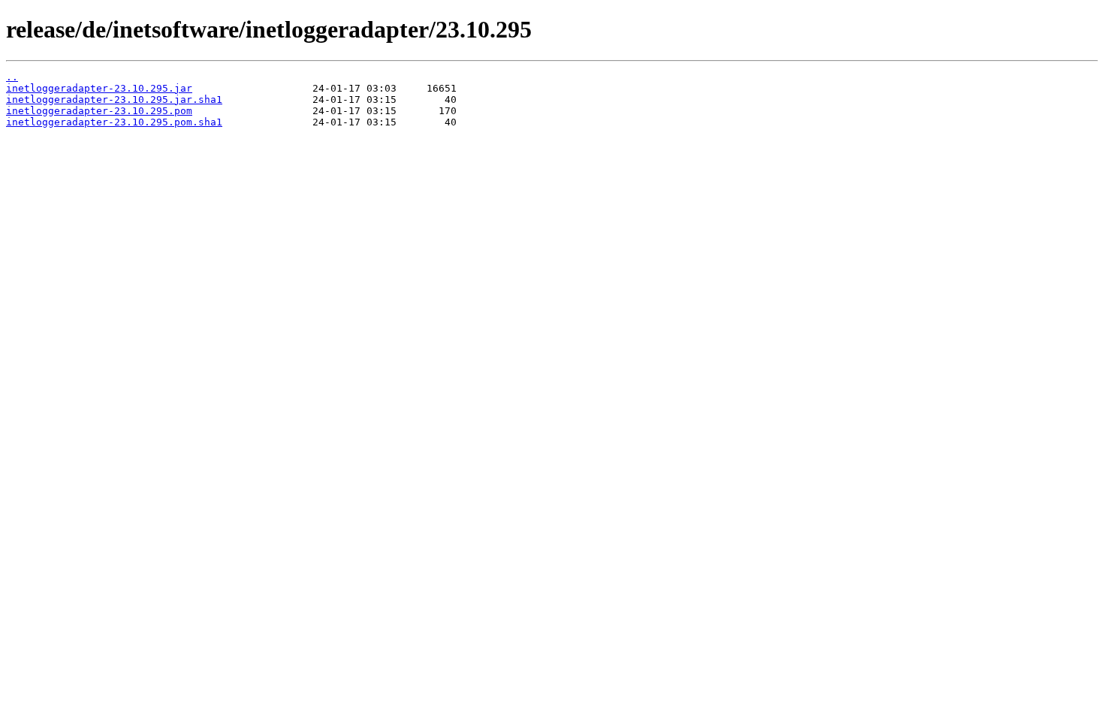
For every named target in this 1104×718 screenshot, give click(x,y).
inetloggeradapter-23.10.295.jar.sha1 (114, 99)
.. (12, 77)
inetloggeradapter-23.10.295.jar (99, 88)
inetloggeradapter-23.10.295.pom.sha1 (114, 122)
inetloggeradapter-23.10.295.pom (99, 110)
